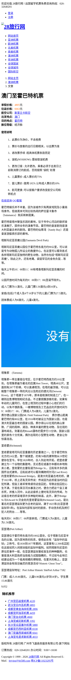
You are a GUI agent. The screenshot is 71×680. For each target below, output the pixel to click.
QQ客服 (17, 200)
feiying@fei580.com (19, 660)
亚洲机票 (13, 39)
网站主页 (13, 78)
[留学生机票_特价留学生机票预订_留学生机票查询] (35, 26)
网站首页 (13, 35)
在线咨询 (6, 200)
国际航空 (13, 71)
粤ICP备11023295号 (42, 660)
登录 (10, 13)
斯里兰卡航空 (22, 112)
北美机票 (13, 47)
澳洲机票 (13, 55)
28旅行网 (34, 656)
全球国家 (13, 63)
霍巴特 (18, 120)
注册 (10, 17)
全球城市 (13, 67)
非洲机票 (13, 59)
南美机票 (13, 51)
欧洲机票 (13, 43)
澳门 (17, 116)
